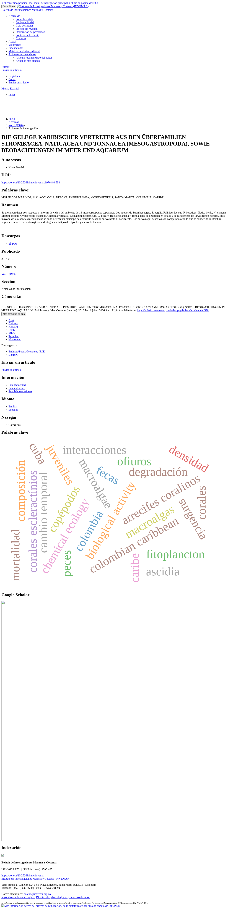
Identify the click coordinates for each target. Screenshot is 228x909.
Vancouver (15, 339)
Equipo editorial (25, 22)
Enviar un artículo (11, 70)
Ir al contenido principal (14, 2)
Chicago (13, 323)
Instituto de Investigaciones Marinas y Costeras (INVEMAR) (35, 878)
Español (13, 409)
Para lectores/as (17, 384)
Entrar (12, 79)
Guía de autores (24, 25)
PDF (14, 243)
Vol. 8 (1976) (16, 125)
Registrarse (15, 76)
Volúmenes (15, 44)
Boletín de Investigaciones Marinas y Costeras (27, 9)
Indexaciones (16, 47)
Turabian (14, 336)
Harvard (13, 326)
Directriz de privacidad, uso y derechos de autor (63, 897)
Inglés (12, 94)
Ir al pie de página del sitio (83, 2)
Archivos (14, 121)
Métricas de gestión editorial (24, 51)
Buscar (5, 66)
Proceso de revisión (27, 28)
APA (11, 320)
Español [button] (10, 88)
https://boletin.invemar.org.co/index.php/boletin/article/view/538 (173, 310)
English (13, 406)
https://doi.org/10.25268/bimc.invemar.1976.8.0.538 (30, 182)
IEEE (12, 329)
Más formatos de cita (14, 314)
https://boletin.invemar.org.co (18, 897)
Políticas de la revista (27, 35)
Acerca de (14, 15)
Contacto (21, 38)
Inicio (12, 118)
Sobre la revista (24, 19)
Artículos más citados (28, 60)
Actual (12, 41)
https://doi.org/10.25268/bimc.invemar (22, 875)
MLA (12, 332)
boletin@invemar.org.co (37, 893)
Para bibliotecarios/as (20, 391)
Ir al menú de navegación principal (48, 2)
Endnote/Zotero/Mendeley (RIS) (27, 351)
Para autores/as (17, 388)
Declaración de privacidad (30, 31)
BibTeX (13, 354)
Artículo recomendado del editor (34, 57)
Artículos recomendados (22, 54)
